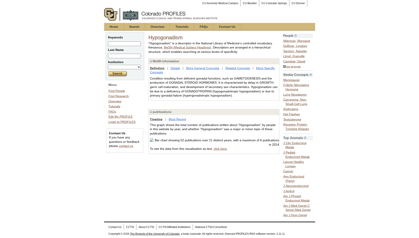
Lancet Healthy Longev (293, 164)
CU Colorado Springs (274, 3)
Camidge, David (294, 61)
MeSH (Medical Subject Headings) (187, 47)
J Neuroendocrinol (296, 186)
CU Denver (298, 3)
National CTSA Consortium (211, 227)
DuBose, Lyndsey (295, 46)
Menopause (291, 80)
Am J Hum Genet (295, 215)
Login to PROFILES (122, 122)
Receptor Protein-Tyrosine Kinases (296, 127)
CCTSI (130, 227)
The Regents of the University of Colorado (155, 233)
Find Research (118, 96)
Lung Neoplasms (295, 94)
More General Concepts (202, 68)
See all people (293, 66)
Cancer (288, 171)
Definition (157, 68)
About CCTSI (146, 227)
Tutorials (182, 26)
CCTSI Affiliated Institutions (175, 227)
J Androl (288, 191)
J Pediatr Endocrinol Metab (296, 155)
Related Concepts (237, 68)
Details (175, 68)
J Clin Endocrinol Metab (294, 145)
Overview (157, 26)
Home (114, 26)
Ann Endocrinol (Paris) (293, 179)
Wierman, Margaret (296, 41)
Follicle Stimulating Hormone (296, 87)
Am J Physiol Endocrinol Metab (296, 198)
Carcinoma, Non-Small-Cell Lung (295, 102)
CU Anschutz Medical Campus (220, 3)
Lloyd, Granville (294, 56)
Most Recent (177, 119)
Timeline (156, 119)
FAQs (204, 26)
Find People (116, 91)
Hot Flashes (291, 114)
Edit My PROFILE (120, 116)
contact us (126, 146)
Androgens (290, 109)
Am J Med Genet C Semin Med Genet (297, 208)
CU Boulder (250, 3)
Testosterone (292, 119)
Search (134, 26)
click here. (221, 148)
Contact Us (227, 26)
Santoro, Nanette (295, 51)
